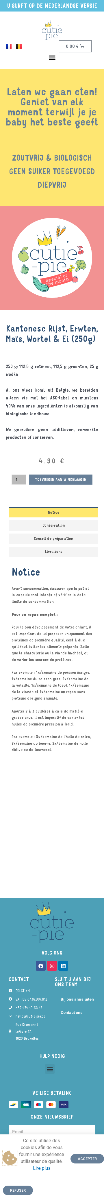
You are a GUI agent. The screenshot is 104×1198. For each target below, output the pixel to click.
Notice (53, 512)
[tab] (53, 512)
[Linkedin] (63, 966)
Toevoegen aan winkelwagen (60, 479)
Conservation (53, 525)
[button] (52, 57)
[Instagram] (52, 966)
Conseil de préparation (53, 538)
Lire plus (42, 1168)
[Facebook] (41, 966)
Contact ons (72, 1012)
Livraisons (53, 551)
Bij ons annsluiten (77, 999)
